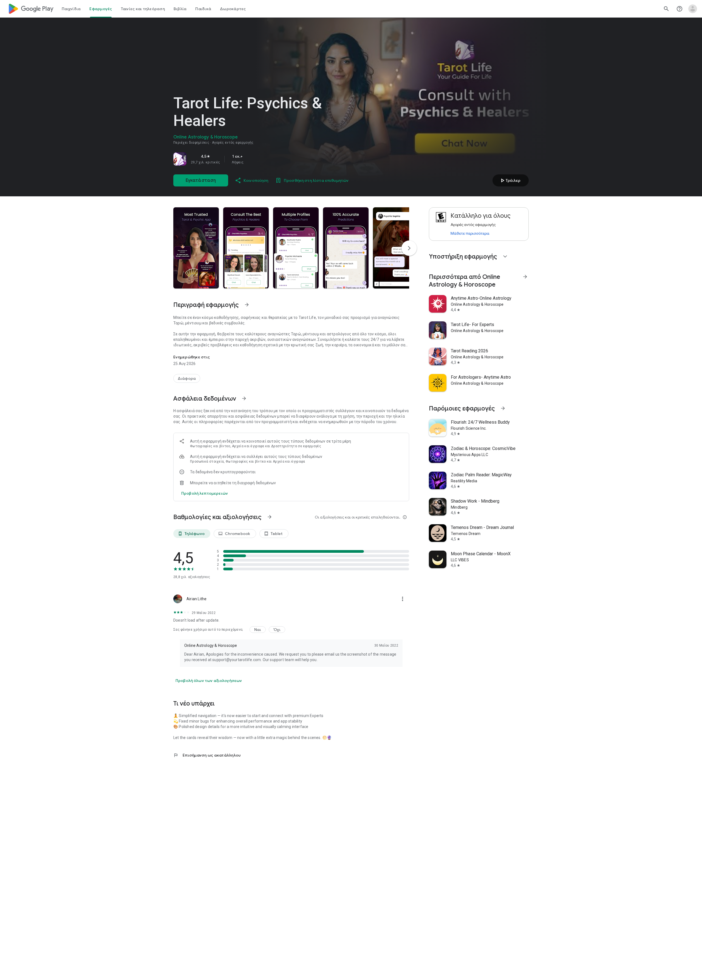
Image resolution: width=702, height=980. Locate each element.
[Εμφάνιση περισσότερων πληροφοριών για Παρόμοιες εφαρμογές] (502, 408)
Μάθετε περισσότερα (470, 233)
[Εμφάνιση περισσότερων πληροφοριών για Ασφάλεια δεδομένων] (244, 398)
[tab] (71, 9)
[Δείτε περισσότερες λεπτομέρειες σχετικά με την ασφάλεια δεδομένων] (204, 493)
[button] (196, 247)
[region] (250, 159)
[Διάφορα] (186, 378)
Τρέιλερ (509, 180)
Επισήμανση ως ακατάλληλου (206, 755)
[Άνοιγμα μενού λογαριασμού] (692, 8)
